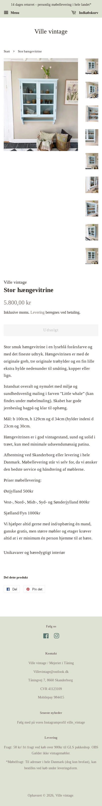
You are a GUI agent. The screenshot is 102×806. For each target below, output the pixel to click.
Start (7, 51)
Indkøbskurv (88, 13)
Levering (37, 312)
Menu (14, 13)
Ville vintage (51, 31)
